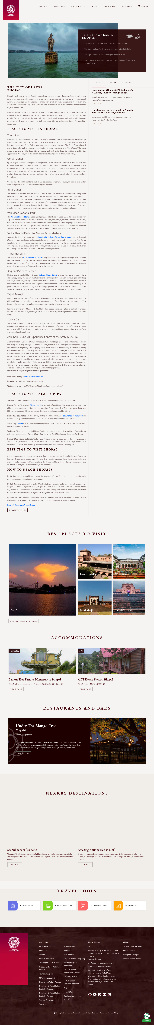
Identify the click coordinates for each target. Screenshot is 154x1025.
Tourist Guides (131, 906)
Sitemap (42, 1004)
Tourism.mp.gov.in (46, 974)
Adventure (43, 951)
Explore (43, 6)
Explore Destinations (47, 946)
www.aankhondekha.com (33, 376)
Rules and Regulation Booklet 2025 (71, 964)
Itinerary (67, 951)
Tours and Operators (63, 906)
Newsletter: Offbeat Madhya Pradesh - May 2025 (49, 994)
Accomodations (69, 946)
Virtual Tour (17, 510)
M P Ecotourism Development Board (71, 982)
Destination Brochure (99, 906)
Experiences (58, 6)
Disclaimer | (103, 1013)
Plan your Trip (78, 6)
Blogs (94, 6)
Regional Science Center (47, 275)
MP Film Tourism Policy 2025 (74, 959)
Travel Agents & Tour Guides (49, 963)
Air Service (127, 6)
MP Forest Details (70, 977)
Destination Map (26, 906)
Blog (65, 988)
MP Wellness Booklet (47, 978)
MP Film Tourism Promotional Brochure (72, 971)
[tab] (99, 82)
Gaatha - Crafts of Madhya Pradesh (48, 968)
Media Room (109, 6)
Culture (42, 955)
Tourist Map (68, 992)
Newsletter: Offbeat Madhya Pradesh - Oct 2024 (49, 987)
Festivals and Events (46, 959)
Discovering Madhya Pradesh (50, 982)
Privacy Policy (113, 1013)
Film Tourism (69, 955)
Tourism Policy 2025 (46, 1000)
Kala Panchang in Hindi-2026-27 (73, 997)
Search (144, 6)
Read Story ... (98, 104)
